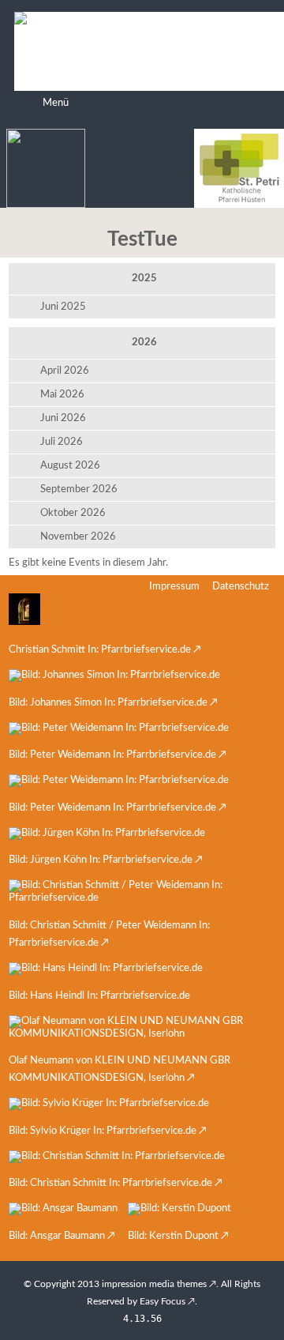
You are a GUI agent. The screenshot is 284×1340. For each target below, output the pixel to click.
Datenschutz (240, 587)
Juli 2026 (61, 442)
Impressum (174, 587)
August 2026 (70, 466)
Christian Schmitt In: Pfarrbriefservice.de (100, 650)
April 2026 (64, 371)
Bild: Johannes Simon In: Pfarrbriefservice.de (108, 703)
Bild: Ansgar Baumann (57, 1236)
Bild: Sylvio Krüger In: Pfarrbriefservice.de (102, 1131)
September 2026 (79, 489)
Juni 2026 (63, 418)
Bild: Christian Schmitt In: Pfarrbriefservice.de (110, 1183)
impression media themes (154, 1284)
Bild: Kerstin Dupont (173, 1236)
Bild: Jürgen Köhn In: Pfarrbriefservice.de (100, 860)
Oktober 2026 (73, 513)
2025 (144, 278)
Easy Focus (162, 1301)
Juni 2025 (63, 307)
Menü (56, 103)
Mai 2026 (62, 395)
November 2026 (78, 537)
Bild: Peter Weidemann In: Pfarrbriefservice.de (112, 755)
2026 (144, 342)
